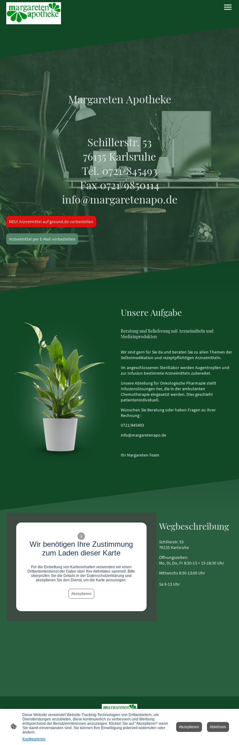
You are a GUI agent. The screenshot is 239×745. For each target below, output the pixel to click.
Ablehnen (218, 727)
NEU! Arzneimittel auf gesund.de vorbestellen (51, 221)
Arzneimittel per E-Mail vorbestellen (42, 239)
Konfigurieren (33, 739)
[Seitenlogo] (33, 13)
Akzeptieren (81, 594)
